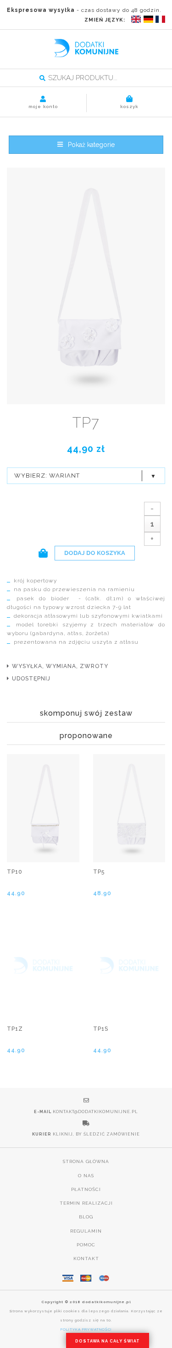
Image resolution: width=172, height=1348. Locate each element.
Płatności (86, 1189)
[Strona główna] (86, 48)
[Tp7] (86, 287)
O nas (86, 1175)
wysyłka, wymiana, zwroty (60, 666)
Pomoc (86, 1244)
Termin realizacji (86, 1203)
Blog (86, 1216)
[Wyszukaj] (42, 78)
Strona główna (86, 1161)
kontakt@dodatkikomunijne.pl (95, 1111)
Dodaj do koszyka (94, 552)
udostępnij (31, 678)
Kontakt (86, 1258)
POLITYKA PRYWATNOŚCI (86, 1329)
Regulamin (86, 1231)
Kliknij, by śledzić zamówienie (96, 1134)
